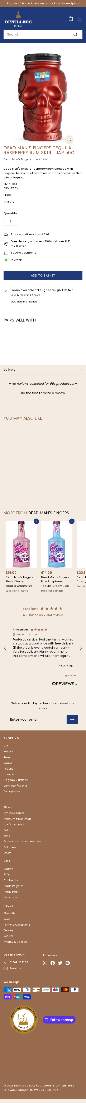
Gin (6, 746)
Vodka (8, 763)
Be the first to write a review (43, 393)
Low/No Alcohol (14, 824)
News (7, 919)
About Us (9, 913)
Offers (7, 853)
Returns (9, 936)
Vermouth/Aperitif (15, 786)
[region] (43, 647)
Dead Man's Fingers (17, 159)
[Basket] (71, 19)
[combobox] (43, 34)
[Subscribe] (72, 719)
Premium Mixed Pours (18, 819)
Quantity (10, 213)
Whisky (8, 751)
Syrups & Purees (14, 813)
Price (7, 195)
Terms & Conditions (17, 924)
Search (8, 869)
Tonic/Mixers (12, 791)
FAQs (7, 874)
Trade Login (11, 891)
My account (11, 897)
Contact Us (11, 880)
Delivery (10, 370)
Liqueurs (9, 774)
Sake (7, 830)
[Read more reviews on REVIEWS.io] (64, 684)
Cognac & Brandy (16, 780)
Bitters (8, 807)
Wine (7, 836)
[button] (43, 392)
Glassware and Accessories (22, 841)
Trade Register (13, 886)
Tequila (9, 768)
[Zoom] (69, 139)
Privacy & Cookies (15, 942)
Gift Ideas (10, 847)
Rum (7, 757)
